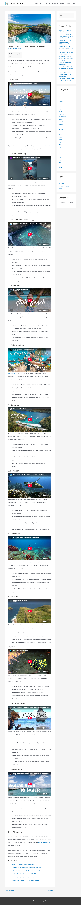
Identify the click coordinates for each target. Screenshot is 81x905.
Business (61, 101)
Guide (60, 134)
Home (36, 3)
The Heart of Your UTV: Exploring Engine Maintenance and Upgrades (66, 42)
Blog (60, 99)
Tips (60, 165)
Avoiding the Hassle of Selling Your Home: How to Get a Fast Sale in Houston (66, 36)
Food (60, 127)
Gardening (55, 3)
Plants (60, 150)
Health (60, 137)
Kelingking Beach (12, 373)
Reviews (62, 3)
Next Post (51, 890)
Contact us (62, 181)
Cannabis (61, 104)
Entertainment (62, 116)
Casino (60, 109)
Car (60, 106)
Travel (10, 48)
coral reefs (29, 562)
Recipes (48, 3)
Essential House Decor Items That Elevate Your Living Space (65, 62)
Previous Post (9, 890)
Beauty (60, 96)
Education (61, 114)
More (73, 3)
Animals (61, 93)
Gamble (61, 129)
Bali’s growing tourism (44, 842)
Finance (61, 124)
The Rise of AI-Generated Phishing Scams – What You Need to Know (66, 74)
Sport (60, 160)
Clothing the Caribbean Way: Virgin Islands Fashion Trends (66, 48)
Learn (41, 3)
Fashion (61, 119)
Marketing (61, 144)
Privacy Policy (27, 901)
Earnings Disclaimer (64, 186)
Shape (68, 3)
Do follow (61, 111)
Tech (60, 162)
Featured (61, 121)
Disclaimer (61, 183)
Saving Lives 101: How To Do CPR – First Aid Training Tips (66, 68)
